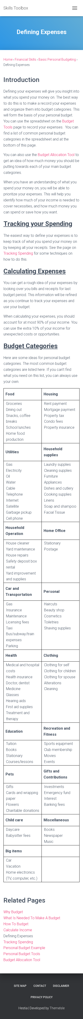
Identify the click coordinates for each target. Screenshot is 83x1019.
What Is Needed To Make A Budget (31, 918)
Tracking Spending (18, 253)
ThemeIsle (57, 1008)
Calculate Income (17, 930)
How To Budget (15, 924)
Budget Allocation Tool (56, 155)
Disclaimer (61, 986)
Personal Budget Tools (21, 954)
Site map (20, 986)
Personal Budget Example (24, 948)
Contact (39, 986)
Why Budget (13, 912)
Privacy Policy (42, 997)
